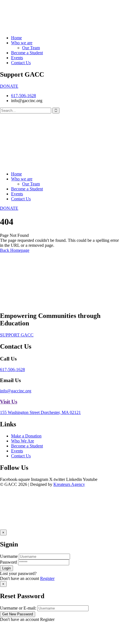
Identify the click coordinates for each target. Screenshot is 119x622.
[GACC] (25, 304)
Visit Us (8, 402)
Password (8, 562)
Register (47, 578)
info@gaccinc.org (15, 390)
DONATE (9, 86)
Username (9, 556)
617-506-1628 (12, 369)
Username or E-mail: (18, 608)
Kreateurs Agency (69, 484)
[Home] (25, 164)
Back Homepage (14, 250)
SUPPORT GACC (16, 335)
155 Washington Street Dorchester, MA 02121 (40, 412)
